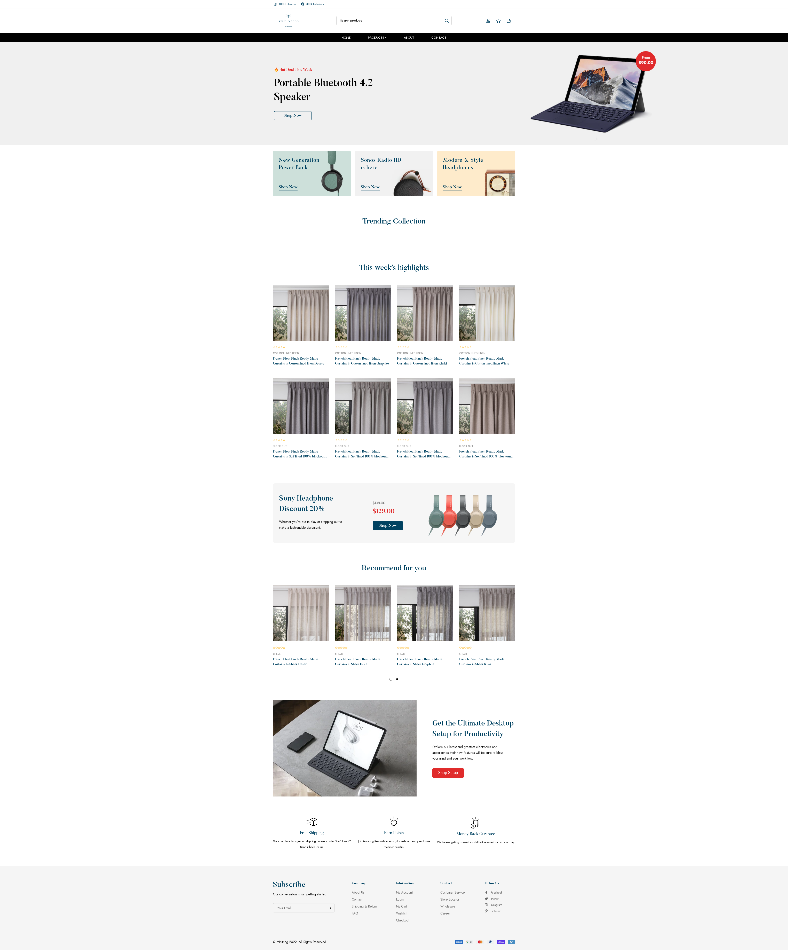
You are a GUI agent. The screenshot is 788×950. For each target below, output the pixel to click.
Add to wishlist (296, 339)
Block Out (280, 446)
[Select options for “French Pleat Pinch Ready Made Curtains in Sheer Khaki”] (473, 639)
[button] (388, 525)
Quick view (314, 339)
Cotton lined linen (286, 353)
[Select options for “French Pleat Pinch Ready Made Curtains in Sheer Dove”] (349, 639)
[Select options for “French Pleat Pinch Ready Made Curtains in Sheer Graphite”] (411, 639)
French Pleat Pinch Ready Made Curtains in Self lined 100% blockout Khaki (485, 456)
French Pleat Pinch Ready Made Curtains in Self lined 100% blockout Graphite (423, 456)
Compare (305, 339)
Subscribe (329, 907)
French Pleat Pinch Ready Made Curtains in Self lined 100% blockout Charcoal (299, 456)
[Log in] (488, 20)
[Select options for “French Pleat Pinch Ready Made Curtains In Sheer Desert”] (287, 639)
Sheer (277, 654)
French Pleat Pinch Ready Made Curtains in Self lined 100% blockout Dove (361, 456)
